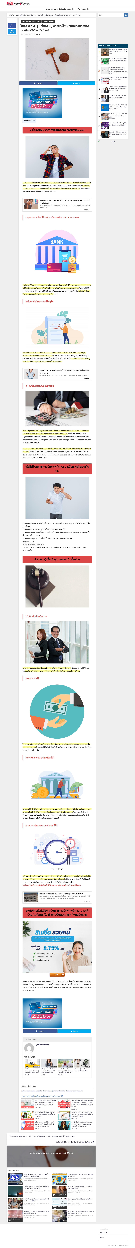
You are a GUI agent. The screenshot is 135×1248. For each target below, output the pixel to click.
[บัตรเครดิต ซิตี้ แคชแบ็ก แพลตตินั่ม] (42, 103)
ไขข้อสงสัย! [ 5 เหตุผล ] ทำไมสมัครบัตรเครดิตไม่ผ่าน (74, 1142)
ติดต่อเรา (102, 1237)
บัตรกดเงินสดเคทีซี (49, 21)
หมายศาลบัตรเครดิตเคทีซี (75, 1091)
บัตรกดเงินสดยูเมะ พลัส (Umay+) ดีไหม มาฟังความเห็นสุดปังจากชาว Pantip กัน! (118, 88)
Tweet (12, 32)
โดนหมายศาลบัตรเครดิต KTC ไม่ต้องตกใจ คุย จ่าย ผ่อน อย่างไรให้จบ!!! (118, 51)
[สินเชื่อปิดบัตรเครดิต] (57, 947)
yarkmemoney (42, 1045)
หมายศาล (47, 1091)
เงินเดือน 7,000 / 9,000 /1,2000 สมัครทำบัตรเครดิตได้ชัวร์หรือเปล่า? (117, 98)
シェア (12, 26)
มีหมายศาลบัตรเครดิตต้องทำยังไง (32, 1091)
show (33, 120)
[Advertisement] (113, 30)
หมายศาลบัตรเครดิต (59, 1091)
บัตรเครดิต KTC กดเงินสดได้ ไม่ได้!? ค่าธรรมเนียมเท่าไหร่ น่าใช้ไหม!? (117, 134)
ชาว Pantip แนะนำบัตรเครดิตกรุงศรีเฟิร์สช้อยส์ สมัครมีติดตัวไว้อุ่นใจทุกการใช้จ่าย (118, 107)
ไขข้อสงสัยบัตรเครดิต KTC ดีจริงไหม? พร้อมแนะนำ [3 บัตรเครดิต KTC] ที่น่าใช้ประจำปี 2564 (42, 1136)
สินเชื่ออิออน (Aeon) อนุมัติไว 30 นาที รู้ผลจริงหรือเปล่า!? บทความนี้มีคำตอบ (118, 116)
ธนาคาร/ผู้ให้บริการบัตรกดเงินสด (31, 21)
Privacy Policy (104, 1232)
